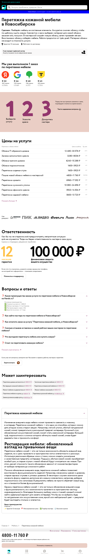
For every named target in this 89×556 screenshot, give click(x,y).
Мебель (15, 526)
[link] (17, 382)
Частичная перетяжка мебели (44, 382)
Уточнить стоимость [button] (44, 545)
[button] (44, 11)
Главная (4, 526)
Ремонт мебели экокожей (43, 390)
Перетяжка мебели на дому (12, 394)
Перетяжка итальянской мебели (45, 386)
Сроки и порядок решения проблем (19, 241)
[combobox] (47, 7)
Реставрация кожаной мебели (13, 386)
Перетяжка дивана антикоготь (13, 382)
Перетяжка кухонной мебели (43, 394)
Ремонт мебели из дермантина (13, 390)
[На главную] (4, 7)
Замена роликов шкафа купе (12, 397)
